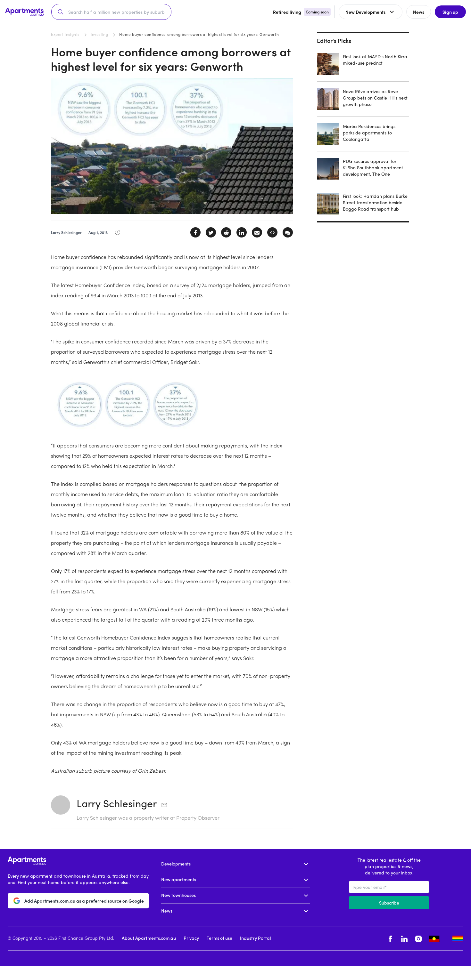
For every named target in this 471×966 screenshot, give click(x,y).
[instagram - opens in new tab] (418, 939)
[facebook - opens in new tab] (390, 939)
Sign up (450, 12)
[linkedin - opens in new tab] (404, 939)
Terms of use (219, 938)
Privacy (191, 938)
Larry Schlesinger (117, 803)
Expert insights (65, 34)
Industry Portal (255, 938)
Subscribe (389, 902)
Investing (99, 34)
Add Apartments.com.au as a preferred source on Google (84, 901)
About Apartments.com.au (149, 938)
